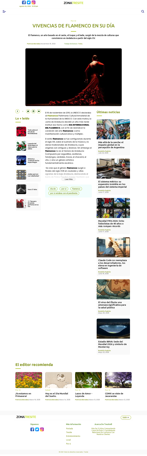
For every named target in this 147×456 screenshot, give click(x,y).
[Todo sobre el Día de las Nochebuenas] (21, 136)
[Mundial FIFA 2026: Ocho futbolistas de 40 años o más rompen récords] (113, 208)
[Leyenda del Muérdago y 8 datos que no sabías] (21, 150)
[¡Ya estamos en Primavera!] (28, 380)
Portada (69, 429)
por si (63, 189)
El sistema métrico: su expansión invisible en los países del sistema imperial (112, 184)
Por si (68, 444)
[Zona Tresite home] (26, 418)
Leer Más (69, 179)
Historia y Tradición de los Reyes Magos (33, 160)
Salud (47, 390)
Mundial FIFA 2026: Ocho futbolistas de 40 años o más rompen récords (111, 223)
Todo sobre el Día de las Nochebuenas (33, 131)
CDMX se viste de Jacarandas (114, 394)
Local (68, 440)
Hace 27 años (32, 189)
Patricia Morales (33, 44)
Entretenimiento (73, 436)
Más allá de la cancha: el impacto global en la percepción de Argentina (111, 145)
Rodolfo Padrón (104, 151)
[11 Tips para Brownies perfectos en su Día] (21, 208)
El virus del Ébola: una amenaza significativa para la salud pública (112, 305)
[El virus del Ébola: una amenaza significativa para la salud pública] (113, 289)
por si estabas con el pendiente (63, 193)
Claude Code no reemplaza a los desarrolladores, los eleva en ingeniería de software (112, 264)
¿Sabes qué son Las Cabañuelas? (33, 175)
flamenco (76, 189)
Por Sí (73, 21)
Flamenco (52, 115)
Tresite (69, 432)
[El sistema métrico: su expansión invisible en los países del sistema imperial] (113, 169)
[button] (17, 111)
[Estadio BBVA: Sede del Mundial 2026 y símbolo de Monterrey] (113, 329)
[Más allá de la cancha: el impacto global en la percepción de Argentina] (113, 129)
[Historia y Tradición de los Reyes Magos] (21, 164)
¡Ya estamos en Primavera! (23, 394)
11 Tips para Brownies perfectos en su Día (33, 203)
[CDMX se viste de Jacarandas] (118, 380)
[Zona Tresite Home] (73, 3)
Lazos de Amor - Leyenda (84, 394)
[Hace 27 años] (21, 193)
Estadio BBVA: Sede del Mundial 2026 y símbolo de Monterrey (112, 344)
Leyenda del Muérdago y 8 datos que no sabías (33, 146)
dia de (53, 189)
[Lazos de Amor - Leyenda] (88, 380)
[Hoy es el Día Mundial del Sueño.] (58, 380)
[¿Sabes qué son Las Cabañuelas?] (21, 179)
